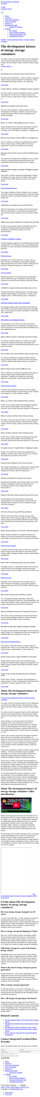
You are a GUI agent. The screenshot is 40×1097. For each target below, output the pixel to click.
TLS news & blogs (6, 273)
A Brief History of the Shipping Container (13, 320)
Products (8, 29)
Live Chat (8, 1094)
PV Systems (13, 31)
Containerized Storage (16, 36)
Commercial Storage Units (17, 34)
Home (7, 16)
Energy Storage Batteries (17, 32)
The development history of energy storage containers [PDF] (19, 895)
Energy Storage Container (8, 545)
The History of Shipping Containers (11, 239)
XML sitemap (15, 1087)
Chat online (4, 85)
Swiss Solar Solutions (12, 20)
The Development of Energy (9, 188)
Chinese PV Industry (16, 27)
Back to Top (25, 1087)
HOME (3, 39)
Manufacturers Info (11, 25)
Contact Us (8, 23)
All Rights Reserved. (16, 1089)
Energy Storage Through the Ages (10, 641)
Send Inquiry (9, 1092)
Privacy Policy (5, 1087)
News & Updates (10, 21)
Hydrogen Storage (6, 256)
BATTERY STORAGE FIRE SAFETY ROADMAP (15, 303)
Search (23, 1085)
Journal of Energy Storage (8, 386)
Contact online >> (7, 66)
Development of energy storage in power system (20, 1027)
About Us (8, 18)
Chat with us (5, 898)
